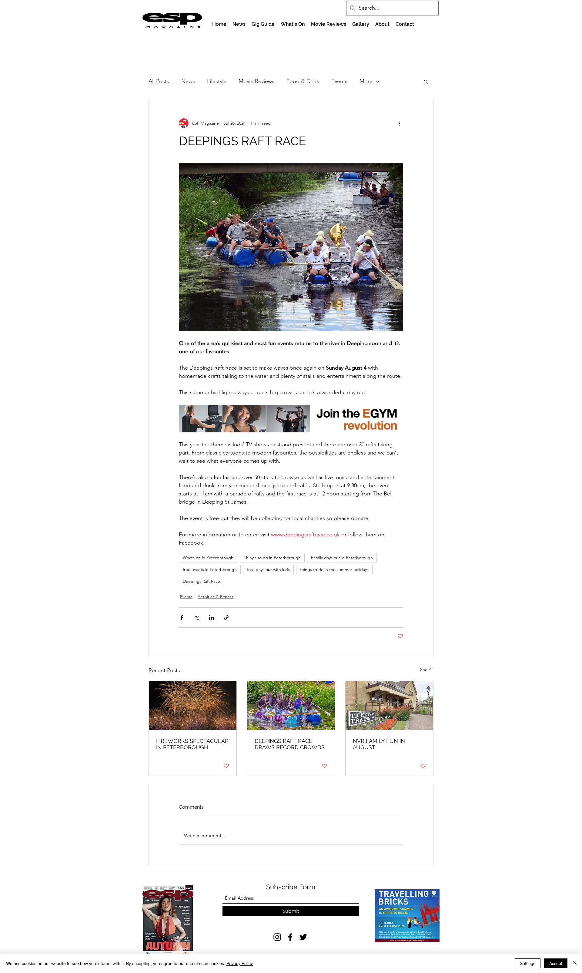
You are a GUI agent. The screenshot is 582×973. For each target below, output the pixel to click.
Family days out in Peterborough (342, 557)
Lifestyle (216, 81)
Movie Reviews (256, 81)
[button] (426, 81)
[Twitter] (303, 937)
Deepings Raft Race (201, 581)
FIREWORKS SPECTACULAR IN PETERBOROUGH (192, 744)
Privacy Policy (239, 963)
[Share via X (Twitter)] (196, 617)
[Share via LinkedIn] (211, 617)
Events (339, 81)
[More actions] (399, 123)
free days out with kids (268, 569)
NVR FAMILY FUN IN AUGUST (379, 744)
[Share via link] (226, 617)
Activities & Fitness (215, 596)
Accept (555, 963)
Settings (527, 963)
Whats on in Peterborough (208, 557)
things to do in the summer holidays (334, 569)
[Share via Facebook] (182, 617)
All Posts (159, 81)
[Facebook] (290, 937)
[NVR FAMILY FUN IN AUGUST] (389, 705)
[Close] (574, 963)
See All (426, 669)
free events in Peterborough (210, 569)
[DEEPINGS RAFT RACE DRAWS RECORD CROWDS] (291, 705)
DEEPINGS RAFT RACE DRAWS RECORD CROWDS (290, 744)
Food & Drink (302, 81)
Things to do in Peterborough (272, 557)
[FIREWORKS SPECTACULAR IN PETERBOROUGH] (192, 705)
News (188, 81)
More (366, 81)
